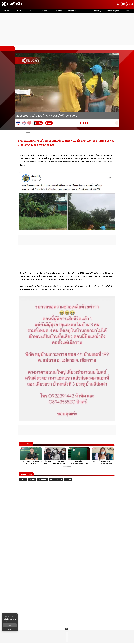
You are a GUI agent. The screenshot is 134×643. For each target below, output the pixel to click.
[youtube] (123, 4)
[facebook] (113, 4)
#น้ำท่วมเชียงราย (56, 479)
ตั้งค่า (9, 629)
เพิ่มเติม (5, 621)
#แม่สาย (32, 479)
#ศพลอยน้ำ (43, 479)
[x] (118, 4)
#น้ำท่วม (23, 479)
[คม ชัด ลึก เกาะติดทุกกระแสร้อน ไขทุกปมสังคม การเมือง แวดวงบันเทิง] (67, 4)
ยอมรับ (10, 625)
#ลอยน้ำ (68, 479)
